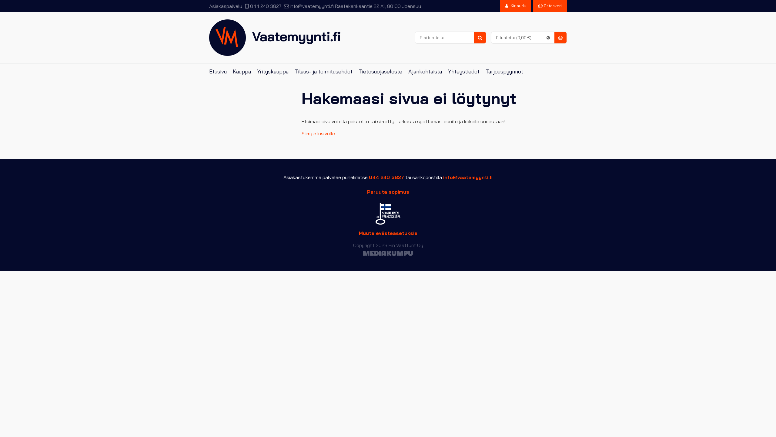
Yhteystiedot (464, 71)
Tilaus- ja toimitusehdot (324, 71)
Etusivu (218, 71)
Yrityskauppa (273, 71)
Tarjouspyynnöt (504, 71)
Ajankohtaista (425, 71)
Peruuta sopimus (388, 192)
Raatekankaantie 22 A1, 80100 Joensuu (378, 6)
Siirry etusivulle (318, 133)
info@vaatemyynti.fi (311, 6)
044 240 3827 (266, 6)
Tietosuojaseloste (380, 71)
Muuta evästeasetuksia (388, 233)
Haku (480, 38)
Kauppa (242, 71)
